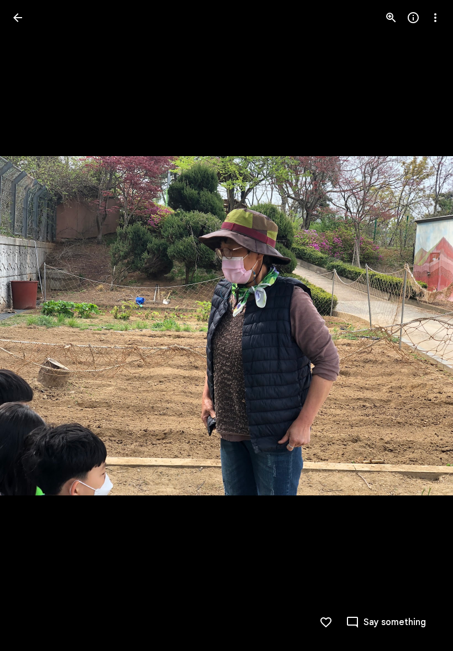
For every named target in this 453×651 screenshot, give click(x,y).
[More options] (435, 18)
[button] (30, 325)
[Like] (326, 622)
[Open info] (413, 18)
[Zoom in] (391, 18)
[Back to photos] (17, 17)
